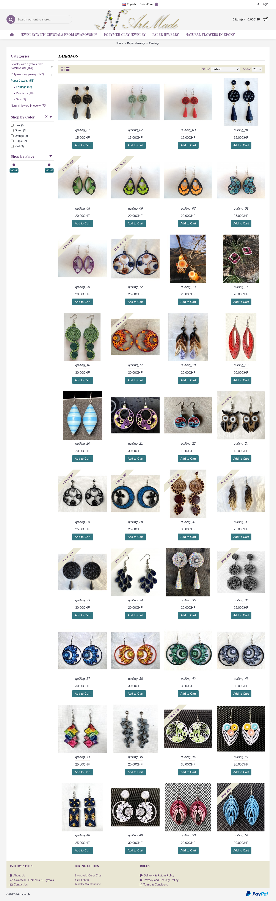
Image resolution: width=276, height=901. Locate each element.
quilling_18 (188, 365)
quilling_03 (188, 130)
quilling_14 (241, 287)
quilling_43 (241, 678)
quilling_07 (188, 208)
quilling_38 (135, 678)
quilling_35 (188, 600)
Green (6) (20, 130)
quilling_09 (82, 287)
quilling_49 (135, 835)
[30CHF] (49, 164)
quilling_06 (135, 208)
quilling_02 (135, 130)
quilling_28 (135, 522)
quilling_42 (188, 678)
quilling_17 (135, 365)
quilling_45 (135, 757)
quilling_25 (82, 522)
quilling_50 (188, 835)
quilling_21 (135, 443)
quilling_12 (135, 287)
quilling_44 (82, 757)
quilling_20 (82, 443)
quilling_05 (82, 208)
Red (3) (19, 146)
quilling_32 (241, 522)
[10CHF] (14, 164)
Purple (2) (21, 141)
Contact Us (21, 884)
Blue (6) (19, 125)
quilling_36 (241, 600)
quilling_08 (241, 208)
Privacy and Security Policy (161, 880)
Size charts (82, 879)
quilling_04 (241, 130)
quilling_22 (188, 443)
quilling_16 (82, 365)
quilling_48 (82, 835)
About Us (19, 875)
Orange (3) (21, 135)
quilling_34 (135, 600)
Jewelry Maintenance (88, 884)
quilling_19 (241, 365)
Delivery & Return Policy (159, 875)
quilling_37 (82, 678)
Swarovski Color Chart (88, 875)
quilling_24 (241, 443)
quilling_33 (82, 600)
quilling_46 (188, 757)
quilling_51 (241, 835)
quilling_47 (241, 757)
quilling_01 (82, 130)
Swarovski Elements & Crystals (34, 880)
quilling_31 (188, 522)
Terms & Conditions (155, 884)
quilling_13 (188, 287)
